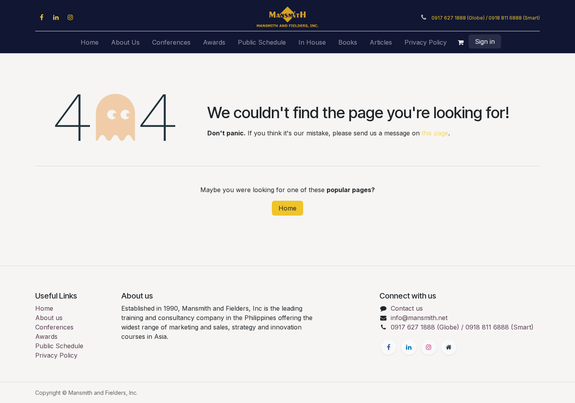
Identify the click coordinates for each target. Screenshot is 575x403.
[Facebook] (41, 17)
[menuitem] (89, 42)
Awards (46, 336)
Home (287, 208)
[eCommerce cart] (461, 42)
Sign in (485, 41)
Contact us (407, 308)
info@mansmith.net (419, 318)
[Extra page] (448, 347)
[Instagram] (70, 17)
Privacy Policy (56, 355)
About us (49, 318)
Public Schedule (59, 346)
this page (435, 133)
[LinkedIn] (56, 17)
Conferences (54, 327)
